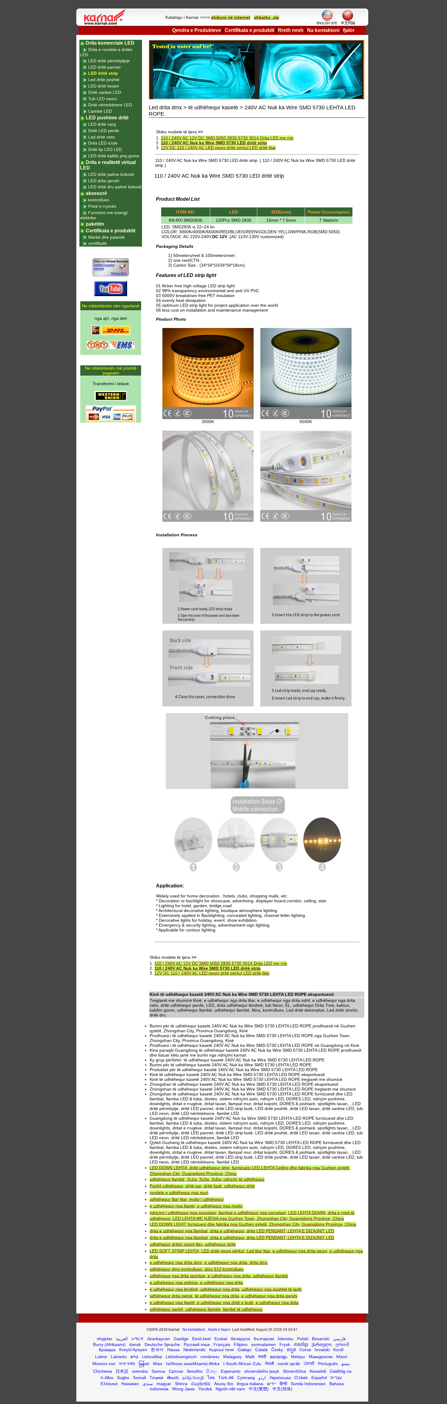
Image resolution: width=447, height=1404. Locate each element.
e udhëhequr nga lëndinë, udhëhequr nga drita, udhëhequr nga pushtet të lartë (226, 1289)
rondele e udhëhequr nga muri (179, 1192)
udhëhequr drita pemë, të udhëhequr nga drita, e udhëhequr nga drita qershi (223, 1295)
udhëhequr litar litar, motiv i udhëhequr (187, 1199)
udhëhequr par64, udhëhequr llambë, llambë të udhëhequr (206, 1309)
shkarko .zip (266, 17)
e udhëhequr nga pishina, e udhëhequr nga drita (196, 1282)
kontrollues (98, 199)
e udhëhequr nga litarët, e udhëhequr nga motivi (196, 1206)
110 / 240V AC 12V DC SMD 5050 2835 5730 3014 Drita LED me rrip (227, 137)
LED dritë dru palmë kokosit (114, 186)
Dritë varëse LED (104, 92)
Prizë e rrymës (102, 206)
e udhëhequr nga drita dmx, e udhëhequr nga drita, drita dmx (209, 1262)
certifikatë (97, 243)
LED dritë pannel (104, 67)
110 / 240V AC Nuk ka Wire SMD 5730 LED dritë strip (214, 142)
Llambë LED (100, 111)
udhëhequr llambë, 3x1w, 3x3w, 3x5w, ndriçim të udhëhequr (207, 1179)
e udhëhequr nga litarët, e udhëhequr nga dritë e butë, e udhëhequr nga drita (224, 1302)
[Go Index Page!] (106, 24)
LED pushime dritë (107, 117)
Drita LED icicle (102, 143)
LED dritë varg (102, 124)
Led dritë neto (101, 137)
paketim (95, 224)
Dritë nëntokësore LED (110, 104)
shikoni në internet (230, 17)
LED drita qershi (103, 180)
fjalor (349, 30)
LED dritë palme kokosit (111, 174)
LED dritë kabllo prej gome (113, 155)
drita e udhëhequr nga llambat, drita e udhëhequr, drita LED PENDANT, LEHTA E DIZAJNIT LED (242, 1230)
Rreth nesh (290, 30)
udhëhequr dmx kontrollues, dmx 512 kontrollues (197, 1269)
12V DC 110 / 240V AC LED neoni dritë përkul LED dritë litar (218, 147)
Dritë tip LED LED (105, 149)
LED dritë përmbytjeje (109, 60)
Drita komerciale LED (110, 43)
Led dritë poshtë (104, 79)
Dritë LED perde (103, 130)
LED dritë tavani (103, 86)
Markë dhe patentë (106, 237)
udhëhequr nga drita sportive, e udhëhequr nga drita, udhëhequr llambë (219, 1275)
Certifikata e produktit (249, 30)
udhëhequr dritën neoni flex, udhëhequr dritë (193, 1244)
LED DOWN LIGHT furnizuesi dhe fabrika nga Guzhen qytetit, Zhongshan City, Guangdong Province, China (253, 1224)
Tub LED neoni (102, 98)
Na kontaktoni (323, 30)
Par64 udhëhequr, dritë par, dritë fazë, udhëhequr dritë (202, 1186)
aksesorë (96, 193)
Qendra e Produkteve (196, 30)
